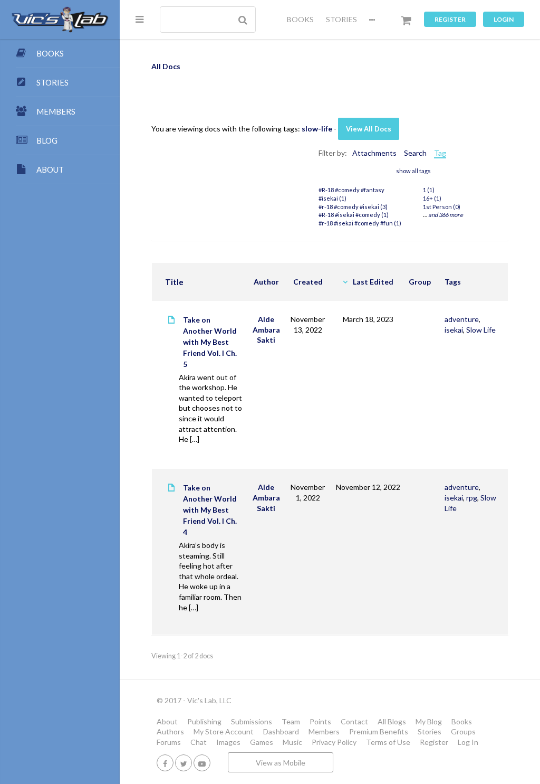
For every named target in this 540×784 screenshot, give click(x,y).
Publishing (204, 721)
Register (450, 19)
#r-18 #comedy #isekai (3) (353, 206)
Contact (354, 721)
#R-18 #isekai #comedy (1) (354, 214)
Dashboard (281, 731)
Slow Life (481, 329)
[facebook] (165, 762)
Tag (440, 152)
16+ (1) (432, 198)
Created (308, 281)
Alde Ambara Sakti (266, 329)
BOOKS (300, 19)
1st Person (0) (441, 206)
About (167, 721)
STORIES (341, 19)
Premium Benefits (378, 731)
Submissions (251, 721)
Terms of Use (388, 742)
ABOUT (50, 169)
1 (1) (429, 189)
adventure (462, 319)
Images (228, 742)
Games (261, 742)
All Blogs (392, 721)
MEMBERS (55, 111)
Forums (169, 742)
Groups (463, 731)
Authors (170, 731)
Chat (198, 742)
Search (415, 152)
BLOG (46, 140)
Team (291, 721)
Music (292, 742)
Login (504, 19)
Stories (429, 731)
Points (320, 721)
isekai (454, 329)
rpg (471, 497)
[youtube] (202, 762)
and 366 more (445, 214)
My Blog (429, 721)
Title (174, 282)
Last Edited (373, 281)
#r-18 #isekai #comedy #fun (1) (360, 223)
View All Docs (368, 129)
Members (324, 731)
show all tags (413, 170)
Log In (468, 742)
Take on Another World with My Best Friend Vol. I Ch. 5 (210, 342)
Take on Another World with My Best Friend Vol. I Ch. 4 (210, 509)
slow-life (317, 128)
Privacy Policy (334, 742)
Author (266, 281)
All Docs (165, 66)
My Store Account (224, 731)
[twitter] (183, 762)
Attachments (374, 152)
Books (461, 721)
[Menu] (139, 19)
